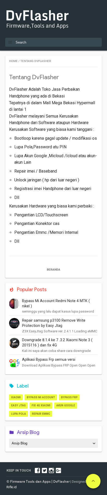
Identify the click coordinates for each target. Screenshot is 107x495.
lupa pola (18, 413)
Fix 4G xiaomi (41, 405)
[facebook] (37, 470)
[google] (58, 470)
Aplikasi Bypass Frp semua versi (48, 359)
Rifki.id (11, 487)
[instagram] (51, 470)
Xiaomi (16, 397)
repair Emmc (41, 413)
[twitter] (44, 470)
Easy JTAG (18, 405)
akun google (65, 405)
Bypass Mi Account (41, 397)
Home (13, 61)
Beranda (53, 269)
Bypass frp (69, 397)
